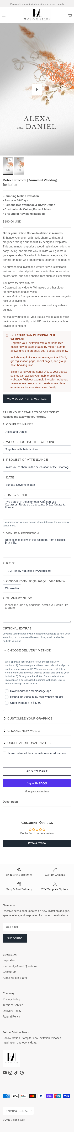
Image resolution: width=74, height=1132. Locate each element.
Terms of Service (13, 1005)
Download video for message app (30, 691)
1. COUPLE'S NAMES (18, 424)
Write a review (37, 843)
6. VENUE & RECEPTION (21, 533)
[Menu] (4, 15)
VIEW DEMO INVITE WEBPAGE (27, 398)
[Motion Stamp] (37, 15)
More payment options (37, 791)
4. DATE (8, 477)
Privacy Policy (11, 999)
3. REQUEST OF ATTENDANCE (25, 459)
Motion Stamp (18, 1119)
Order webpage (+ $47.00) (26, 702)
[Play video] (37, 89)
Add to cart (37, 771)
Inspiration (9, 960)
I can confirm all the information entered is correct (37, 753)
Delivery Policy (12, 1010)
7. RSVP (9, 563)
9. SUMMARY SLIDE (17, 598)
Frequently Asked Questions (20, 966)
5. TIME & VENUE (15, 495)
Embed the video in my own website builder (36, 696)
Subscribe (15, 938)
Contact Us (9, 971)
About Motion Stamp (15, 977)
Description (10, 801)
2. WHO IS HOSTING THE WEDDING (29, 442)
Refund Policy (11, 1016)
